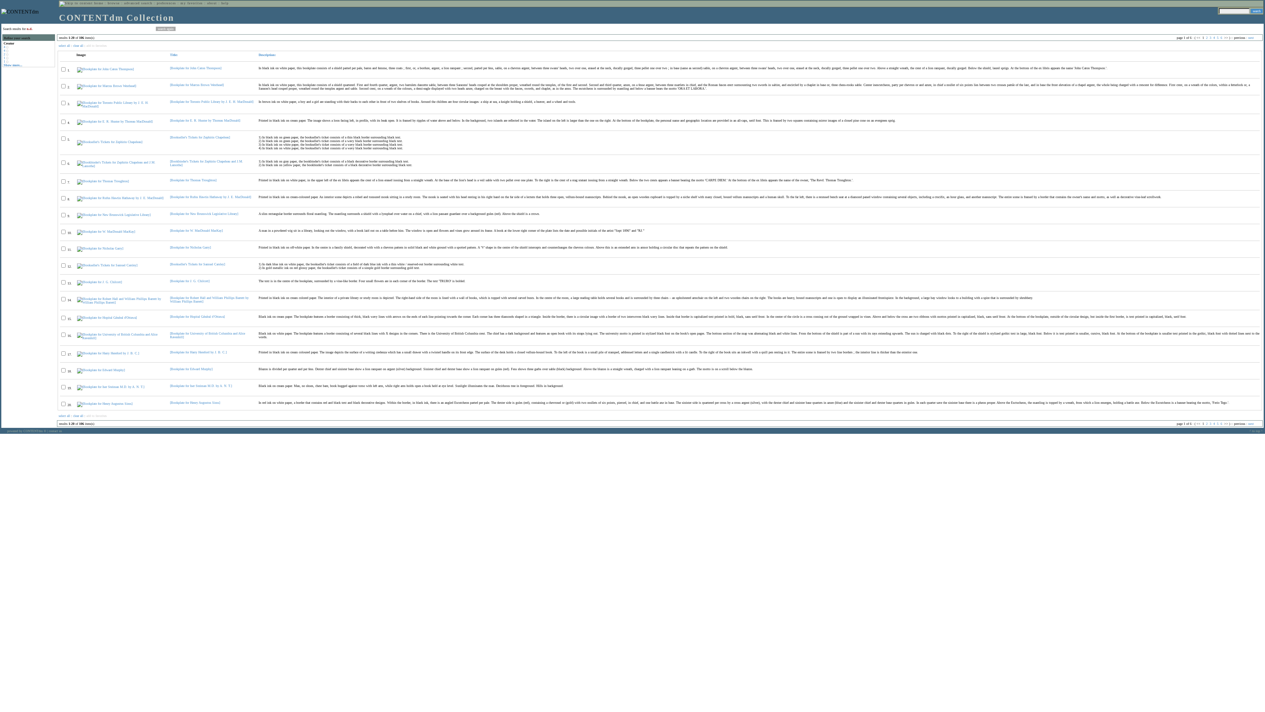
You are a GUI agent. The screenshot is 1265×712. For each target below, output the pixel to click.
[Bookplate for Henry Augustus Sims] (195, 402)
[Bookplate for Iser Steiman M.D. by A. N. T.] (201, 386)
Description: (267, 55)
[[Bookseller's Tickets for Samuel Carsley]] (107, 265)
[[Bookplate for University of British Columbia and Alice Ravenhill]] (120, 338)
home (98, 3)
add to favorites (96, 45)
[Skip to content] (76, 3)
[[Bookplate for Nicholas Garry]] (100, 248)
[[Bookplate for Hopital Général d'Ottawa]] (107, 317)
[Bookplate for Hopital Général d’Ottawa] (197, 316)
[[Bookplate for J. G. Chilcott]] (99, 282)
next (1251, 38)
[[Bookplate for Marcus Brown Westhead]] (106, 86)
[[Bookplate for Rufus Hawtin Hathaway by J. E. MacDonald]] (120, 198)
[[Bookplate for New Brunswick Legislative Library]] (114, 215)
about (212, 3)
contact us (55, 431)
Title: (174, 55)
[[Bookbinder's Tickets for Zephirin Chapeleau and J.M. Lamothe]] (120, 166)
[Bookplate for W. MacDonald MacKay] (196, 230)
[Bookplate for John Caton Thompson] (195, 68)
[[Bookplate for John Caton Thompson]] (105, 69)
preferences (166, 3)
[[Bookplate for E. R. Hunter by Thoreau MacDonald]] (115, 121)
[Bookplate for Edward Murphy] (191, 369)
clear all (78, 45)
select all (64, 45)
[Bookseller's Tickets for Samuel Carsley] (197, 264)
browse (114, 3)
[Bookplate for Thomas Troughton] (193, 180)
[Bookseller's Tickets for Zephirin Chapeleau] (200, 137)
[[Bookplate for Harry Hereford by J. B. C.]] (108, 353)
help (225, 3)
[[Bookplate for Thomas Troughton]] (103, 181)
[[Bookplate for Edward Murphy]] (101, 370)
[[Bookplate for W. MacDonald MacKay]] (106, 231)
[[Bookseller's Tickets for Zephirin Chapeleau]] (109, 142)
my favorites (192, 3)
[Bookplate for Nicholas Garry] (190, 247)
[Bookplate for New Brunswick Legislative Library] (204, 214)
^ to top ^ (1256, 431)
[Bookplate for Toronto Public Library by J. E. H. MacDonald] (211, 102)
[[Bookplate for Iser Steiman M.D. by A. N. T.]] (110, 387)
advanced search (138, 3)
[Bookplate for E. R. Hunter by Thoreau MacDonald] (205, 120)
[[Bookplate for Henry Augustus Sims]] (104, 403)
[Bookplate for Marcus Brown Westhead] (197, 85)
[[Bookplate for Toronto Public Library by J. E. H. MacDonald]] (120, 106)
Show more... (13, 65)
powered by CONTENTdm (26, 431)
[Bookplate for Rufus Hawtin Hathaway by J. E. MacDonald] (210, 197)
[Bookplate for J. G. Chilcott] (190, 281)
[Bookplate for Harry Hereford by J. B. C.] (198, 352)
